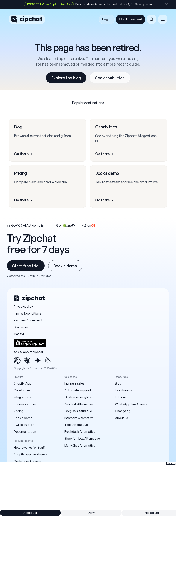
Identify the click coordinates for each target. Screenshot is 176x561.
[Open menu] (162, 19)
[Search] (151, 19)
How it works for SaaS (29, 447)
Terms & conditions (27, 313)
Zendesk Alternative (78, 404)
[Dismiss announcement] (166, 4)
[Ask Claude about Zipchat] (27, 360)
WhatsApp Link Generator (133, 404)
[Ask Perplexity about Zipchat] (48, 360)
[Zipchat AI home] (26, 19)
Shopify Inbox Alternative (82, 438)
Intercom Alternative (78, 418)
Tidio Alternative (76, 425)
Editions (121, 397)
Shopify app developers (30, 454)
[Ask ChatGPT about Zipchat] (17, 360)
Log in (106, 19)
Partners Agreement (28, 320)
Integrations (22, 397)
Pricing (18, 411)
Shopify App (22, 383)
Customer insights (77, 397)
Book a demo (65, 265)
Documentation (25, 431)
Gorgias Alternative (78, 411)
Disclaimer (21, 327)
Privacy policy (23, 306)
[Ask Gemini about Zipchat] (37, 360)
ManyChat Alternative (79, 445)
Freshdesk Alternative (79, 431)
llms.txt (19, 334)
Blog (118, 383)
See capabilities (110, 77)
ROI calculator (24, 425)
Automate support (77, 390)
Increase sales (74, 383)
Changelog (122, 411)
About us (121, 418)
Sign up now (143, 4)
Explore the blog (66, 77)
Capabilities (22, 390)
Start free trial (130, 19)
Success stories (25, 404)
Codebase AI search (28, 461)
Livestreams (123, 390)
